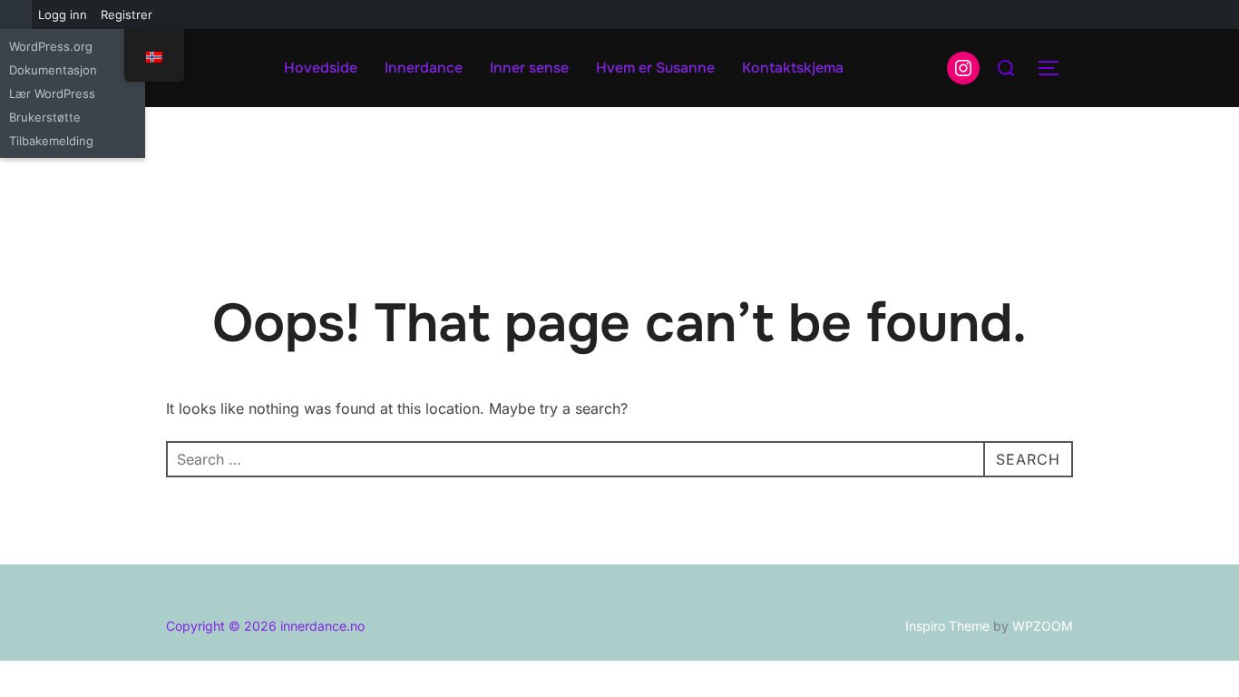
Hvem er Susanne (655, 67)
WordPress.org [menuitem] (51, 46)
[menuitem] (16, 14)
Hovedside (320, 67)
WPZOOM (1042, 625)
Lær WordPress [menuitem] (52, 93)
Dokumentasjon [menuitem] (53, 70)
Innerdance (424, 67)
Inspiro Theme (947, 625)
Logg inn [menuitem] (62, 14)
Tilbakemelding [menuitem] (51, 140)
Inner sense (529, 67)
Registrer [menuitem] (126, 14)
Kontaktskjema (793, 67)
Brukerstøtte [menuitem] (45, 117)
